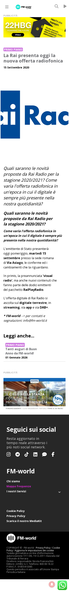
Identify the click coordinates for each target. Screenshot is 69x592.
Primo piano (13, 49)
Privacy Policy (16, 516)
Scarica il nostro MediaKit (24, 521)
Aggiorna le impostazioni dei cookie (34, 550)
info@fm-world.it (35, 320)
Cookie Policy (16, 511)
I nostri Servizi (16, 491)
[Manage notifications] (52, 584)
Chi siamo (13, 481)
